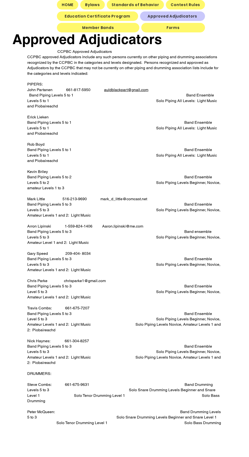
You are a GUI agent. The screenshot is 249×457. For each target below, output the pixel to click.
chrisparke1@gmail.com (85, 280)
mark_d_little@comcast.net (123, 199)
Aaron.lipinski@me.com (122, 226)
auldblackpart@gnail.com (126, 89)
